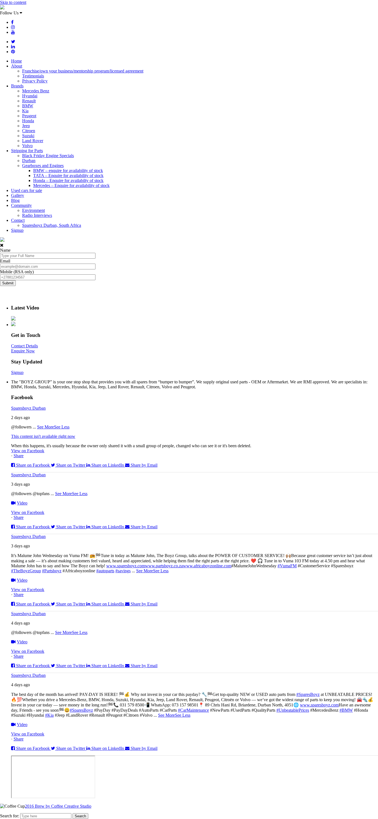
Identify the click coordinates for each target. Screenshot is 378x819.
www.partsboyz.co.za (164, 565)
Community (21, 205)
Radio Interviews (37, 215)
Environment (33, 210)
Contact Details (24, 346)
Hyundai (29, 95)
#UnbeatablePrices (292, 710)
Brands (17, 86)
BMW (27, 105)
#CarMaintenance (193, 710)
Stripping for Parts (27, 150)
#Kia (49, 715)
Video (22, 503)
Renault (29, 100)
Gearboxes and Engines (43, 165)
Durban (28, 160)
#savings (123, 570)
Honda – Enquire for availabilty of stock (68, 180)
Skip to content (13, 2)
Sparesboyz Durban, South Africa (51, 225)
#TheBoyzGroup (26, 570)
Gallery (17, 195)
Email (5, 261)
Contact (18, 220)
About (16, 66)
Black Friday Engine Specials (48, 155)
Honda (28, 120)
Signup (17, 230)
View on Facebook (27, 450)
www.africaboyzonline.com (207, 565)
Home (16, 61)
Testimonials (33, 76)
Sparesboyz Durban (28, 408)
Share (19, 455)
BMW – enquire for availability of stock (68, 170)
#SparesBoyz (308, 694)
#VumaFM (287, 565)
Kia (25, 110)
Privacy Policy (35, 81)
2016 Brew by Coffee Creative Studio (58, 806)
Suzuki (28, 135)
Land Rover (32, 140)
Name (5, 250)
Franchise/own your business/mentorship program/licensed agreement (82, 71)
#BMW (346, 710)
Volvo (27, 145)
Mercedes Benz (35, 91)
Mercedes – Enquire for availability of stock (71, 185)
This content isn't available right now (43, 436)
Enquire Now (23, 351)
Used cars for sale (26, 190)
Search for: (9, 815)
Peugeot (29, 115)
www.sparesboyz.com (125, 565)
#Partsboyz (51, 570)
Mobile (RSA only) (17, 271)
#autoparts (105, 570)
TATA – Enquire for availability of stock (68, 175)
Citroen (28, 130)
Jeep (26, 125)
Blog (15, 200)
